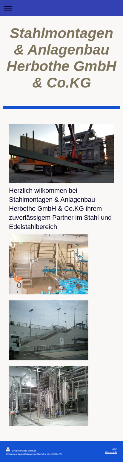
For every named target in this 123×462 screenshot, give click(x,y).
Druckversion (18, 450)
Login (114, 448)
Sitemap (31, 450)
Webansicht (111, 452)
